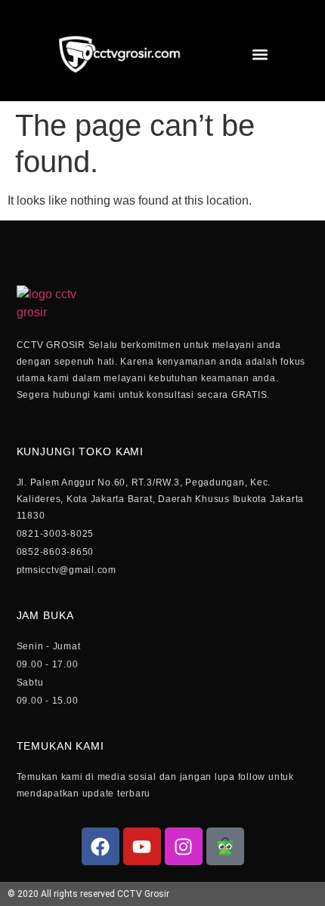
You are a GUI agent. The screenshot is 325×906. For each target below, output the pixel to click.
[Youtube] (142, 846)
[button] (259, 54)
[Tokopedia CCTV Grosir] (225, 846)
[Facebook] (100, 846)
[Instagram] (184, 846)
